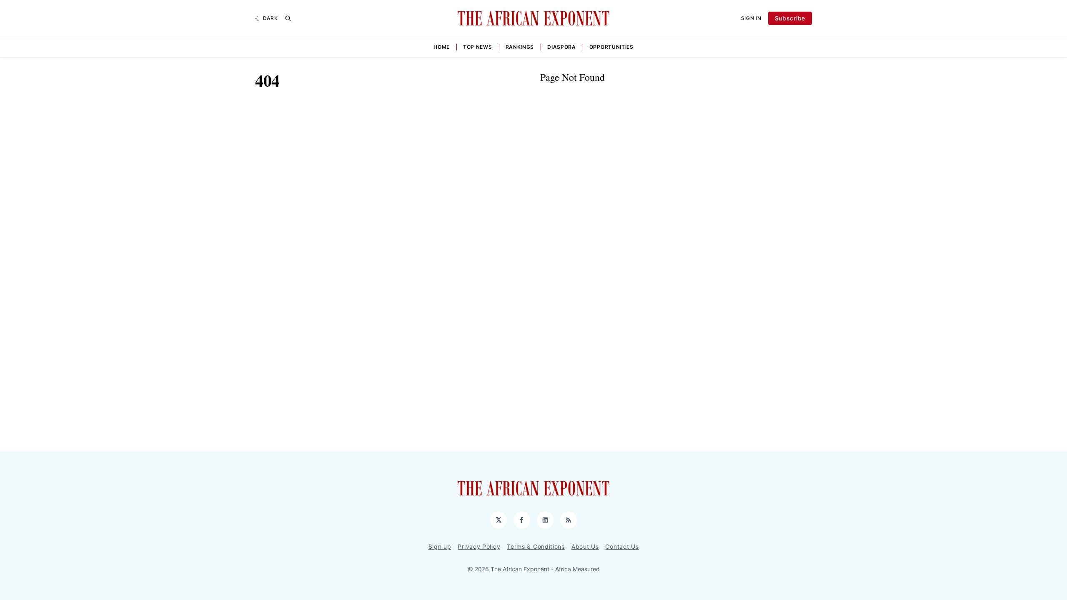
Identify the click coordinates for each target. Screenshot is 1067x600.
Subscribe (790, 18)
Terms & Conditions (536, 546)
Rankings (520, 47)
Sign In (751, 18)
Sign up (439, 546)
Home (441, 47)
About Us (585, 546)
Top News (477, 47)
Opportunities (611, 47)
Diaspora (561, 47)
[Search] (288, 18)
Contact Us (622, 546)
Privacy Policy (479, 546)
